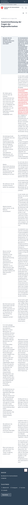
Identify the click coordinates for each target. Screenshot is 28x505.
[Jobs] (22, 1)
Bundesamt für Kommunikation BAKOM (11, 8)
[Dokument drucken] (23, 12)
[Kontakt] (21, 1)
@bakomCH (6, 487)
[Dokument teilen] (26, 12)
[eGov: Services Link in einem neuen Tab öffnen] (23, 1)
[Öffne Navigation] (26, 8)
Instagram (14, 487)
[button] (25, 470)
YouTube (23, 487)
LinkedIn (5, 490)
